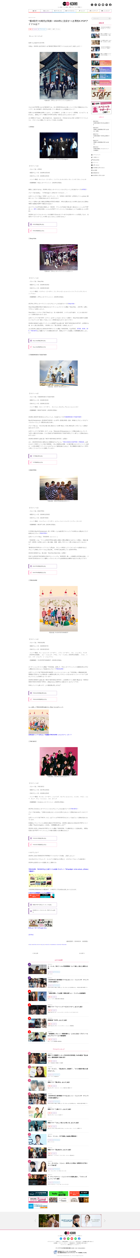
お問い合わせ (96, 165)
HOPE (49, 1025)
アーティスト (59, 10)
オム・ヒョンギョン (66, 1128)
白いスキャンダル (63, 1170)
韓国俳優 (59, 1041)
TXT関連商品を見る (38, 462)
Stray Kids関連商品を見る (39, 347)
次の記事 (81, 953)
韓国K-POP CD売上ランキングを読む (42, 904)
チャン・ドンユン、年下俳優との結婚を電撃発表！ (63, 1136)
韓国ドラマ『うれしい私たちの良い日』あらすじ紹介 (63, 1122)
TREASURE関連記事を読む (40, 693)
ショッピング (106, 10)
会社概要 (95, 170)
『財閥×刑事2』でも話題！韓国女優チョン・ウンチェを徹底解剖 (67, 993)
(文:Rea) (31, 934)
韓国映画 (72, 1025)
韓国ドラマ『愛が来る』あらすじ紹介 (59, 1082)
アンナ (49, 1062)
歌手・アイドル (56, 29)
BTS (35, 209)
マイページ (95, 162)
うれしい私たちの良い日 (56, 1128)
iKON (83, 328)
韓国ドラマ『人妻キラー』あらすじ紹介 (59, 1109)
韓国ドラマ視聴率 (60, 1062)
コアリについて (96, 154)
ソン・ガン (64, 1012)
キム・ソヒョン (51, 1170)
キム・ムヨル (50, 1041)
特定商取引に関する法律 (99, 175)
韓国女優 (62, 998)
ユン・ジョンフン (73, 1128)
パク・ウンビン (51, 1076)
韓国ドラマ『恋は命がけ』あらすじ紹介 (59, 1149)
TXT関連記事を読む (38, 456)
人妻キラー (61, 1114)
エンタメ (47, 10)
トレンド (83, 10)
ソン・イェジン (57, 1184)
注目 (35, 10)
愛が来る (65, 1087)
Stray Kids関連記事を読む (39, 340)
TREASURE (59, 669)
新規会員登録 (96, 160)
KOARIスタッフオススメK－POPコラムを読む (44, 911)
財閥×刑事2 (58, 998)
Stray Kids (71, 303)
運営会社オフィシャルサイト (73, 1244)
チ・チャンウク (63, 1184)
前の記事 (36, 953)
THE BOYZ (34, 330)
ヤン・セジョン (66, 1155)
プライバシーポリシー (63, 1243)
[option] (48, 1220)
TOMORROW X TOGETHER (72, 417)
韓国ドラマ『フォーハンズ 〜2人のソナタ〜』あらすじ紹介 (65, 1006)
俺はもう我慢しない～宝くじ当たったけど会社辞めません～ (66, 987)
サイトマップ (63, 1244)
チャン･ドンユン (51, 1141)
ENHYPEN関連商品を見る (39, 572)
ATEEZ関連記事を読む (38, 224)
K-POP (49, 29)
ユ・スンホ (50, 973)
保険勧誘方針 (96, 172)
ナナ (68, 1184)
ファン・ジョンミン (66, 1025)
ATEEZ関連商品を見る (38, 230)
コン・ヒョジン (55, 1114)
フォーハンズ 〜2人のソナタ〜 (72, 1012)
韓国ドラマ (85, 987)
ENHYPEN (43, 533)
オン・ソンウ (53, 1155)
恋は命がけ (54, 1062)
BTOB (79, 328)
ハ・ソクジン (60, 1087)
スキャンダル (50, 1184)
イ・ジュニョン (58, 1012)
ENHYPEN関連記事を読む (39, 566)
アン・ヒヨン (54, 1087)
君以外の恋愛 (80, 987)
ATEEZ (84, 189)
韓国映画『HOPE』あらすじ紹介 (57, 1020)
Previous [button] (35, 1220)
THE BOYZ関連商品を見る (39, 844)
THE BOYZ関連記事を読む (39, 838)
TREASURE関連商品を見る (40, 699)
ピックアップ (94, 10)
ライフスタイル (70, 10)
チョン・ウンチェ (51, 998)
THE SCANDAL (51, 987)
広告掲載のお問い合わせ (99, 167)
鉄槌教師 (55, 1041)
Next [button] (105, 1220)
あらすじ (53, 1012)
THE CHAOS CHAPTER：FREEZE (73, 442)
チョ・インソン (58, 1025)
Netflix (49, 1012)
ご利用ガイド (96, 157)
